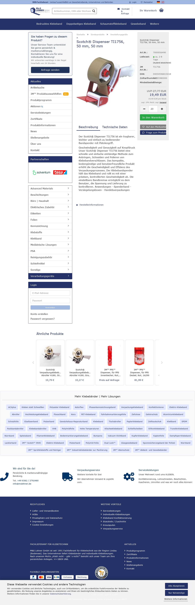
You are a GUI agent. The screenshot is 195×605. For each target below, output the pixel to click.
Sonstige (35, 270)
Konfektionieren (156, 407)
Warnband (9, 436)
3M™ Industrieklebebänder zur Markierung (87, 450)
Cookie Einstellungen (42, 525)
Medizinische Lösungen (44, 244)
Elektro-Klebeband (178, 407)
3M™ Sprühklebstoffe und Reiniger (44, 450)
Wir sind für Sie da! (24, 468)
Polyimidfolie (68, 428)
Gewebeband (138, 24)
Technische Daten (114, 127)
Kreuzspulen (109, 525)
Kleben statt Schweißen (33, 407)
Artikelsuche (37, 87)
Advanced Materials (42, 188)
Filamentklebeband (46, 436)
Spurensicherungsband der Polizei (159, 443)
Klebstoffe (36, 232)
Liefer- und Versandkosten (45, 511)
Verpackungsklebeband (132, 407)
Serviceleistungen (41, 112)
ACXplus (12, 407)
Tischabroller (115, 421)
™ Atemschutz (122, 450)
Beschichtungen (39, 195)
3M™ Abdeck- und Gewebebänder (151, 450)
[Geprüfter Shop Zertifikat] (101, 572)
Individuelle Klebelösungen (116, 514)
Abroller (16, 414)
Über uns (36, 144)
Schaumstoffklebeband (113, 24)
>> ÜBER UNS (61, 559)
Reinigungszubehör (41, 257)
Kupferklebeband (140, 436)
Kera (73, 414)
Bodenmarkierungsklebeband (74, 436)
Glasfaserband (31, 421)
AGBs (35, 514)
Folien (34, 219)
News (34, 131)
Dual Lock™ (109, 443)
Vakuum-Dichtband (117, 436)
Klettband (36, 238)
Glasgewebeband (129, 443)
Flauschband (59, 414)
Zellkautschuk (154, 421)
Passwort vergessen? (43, 318)
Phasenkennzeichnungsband (102, 407)
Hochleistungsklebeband (36, 414)
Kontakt (35, 150)
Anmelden (50, 307)
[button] (144, 109)
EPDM (184, 421)
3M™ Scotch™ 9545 (31, 443)
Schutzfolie (13, 421)
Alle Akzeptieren (176, 586)
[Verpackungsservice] (67, 477)
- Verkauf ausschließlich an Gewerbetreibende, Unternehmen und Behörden (81, 2)
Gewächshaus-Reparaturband (74, 421)
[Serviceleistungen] (129, 477)
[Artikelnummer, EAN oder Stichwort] (94, 11)
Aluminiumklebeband (173, 414)
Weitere (154, 24)
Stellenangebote (40, 137)
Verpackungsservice (88, 470)
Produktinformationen (43, 125)
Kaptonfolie (158, 436)
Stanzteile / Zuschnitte (114, 521)
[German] (158, 2)
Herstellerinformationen (91, 205)
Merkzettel (147, 2)
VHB (54, 428)
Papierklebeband (134, 421)
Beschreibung (88, 127)
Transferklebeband (179, 428)
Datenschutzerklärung (60, 594)
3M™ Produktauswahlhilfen (49, 94)
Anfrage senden (50, 70)
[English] (163, 2)
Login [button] (133, 2)
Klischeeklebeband (113, 428)
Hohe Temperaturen (89, 428)
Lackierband (10, 443)
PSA (33, 251)
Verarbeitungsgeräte (42, 276)
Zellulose (136, 414)
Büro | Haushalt (40, 201)
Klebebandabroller (38, 428)
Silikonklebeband (156, 428)
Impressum (38, 521)
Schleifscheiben (135, 428)
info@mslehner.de (22, 483)
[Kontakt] (4, 477)
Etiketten (36, 213)
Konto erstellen (39, 314)
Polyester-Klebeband (59, 407)
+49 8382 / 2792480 (28, 480)
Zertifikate (36, 119)
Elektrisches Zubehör (43, 207)
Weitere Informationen (175, 599)
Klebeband (98, 421)
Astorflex (79, 407)
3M (114, 450)
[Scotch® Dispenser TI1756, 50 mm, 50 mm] (106, 82)
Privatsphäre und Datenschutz (47, 518)
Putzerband (49, 421)
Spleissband (25, 436)
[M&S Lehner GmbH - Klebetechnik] (39, 10)
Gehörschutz (152, 414)
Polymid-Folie (92, 443)
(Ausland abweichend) (162, 63)
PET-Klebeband (88, 414)
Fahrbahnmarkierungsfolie (113, 414)
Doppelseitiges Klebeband (81, 24)
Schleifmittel (38, 263)
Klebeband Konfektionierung (117, 518)
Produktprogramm (41, 100)
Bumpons (98, 436)
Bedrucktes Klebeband (49, 24)
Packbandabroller (15, 428)
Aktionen (37, 106)
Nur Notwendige (176, 593)
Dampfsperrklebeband (180, 436)
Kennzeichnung (39, 226)
